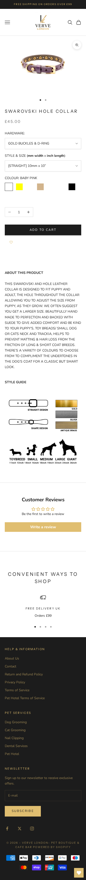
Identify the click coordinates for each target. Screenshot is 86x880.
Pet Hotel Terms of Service (25, 698)
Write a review (43, 527)
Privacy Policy (15, 682)
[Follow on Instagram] (32, 828)
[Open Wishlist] (79, 873)
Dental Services (16, 746)
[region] (43, 606)
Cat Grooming (15, 730)
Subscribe (23, 811)
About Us (12, 658)
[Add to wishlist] (11, 242)
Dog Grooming (16, 722)
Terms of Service (17, 690)
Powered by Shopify (52, 847)
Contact (10, 666)
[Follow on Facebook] (7, 828)
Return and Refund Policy (24, 674)
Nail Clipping (14, 738)
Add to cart (43, 230)
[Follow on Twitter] (19, 828)
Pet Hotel (12, 754)
